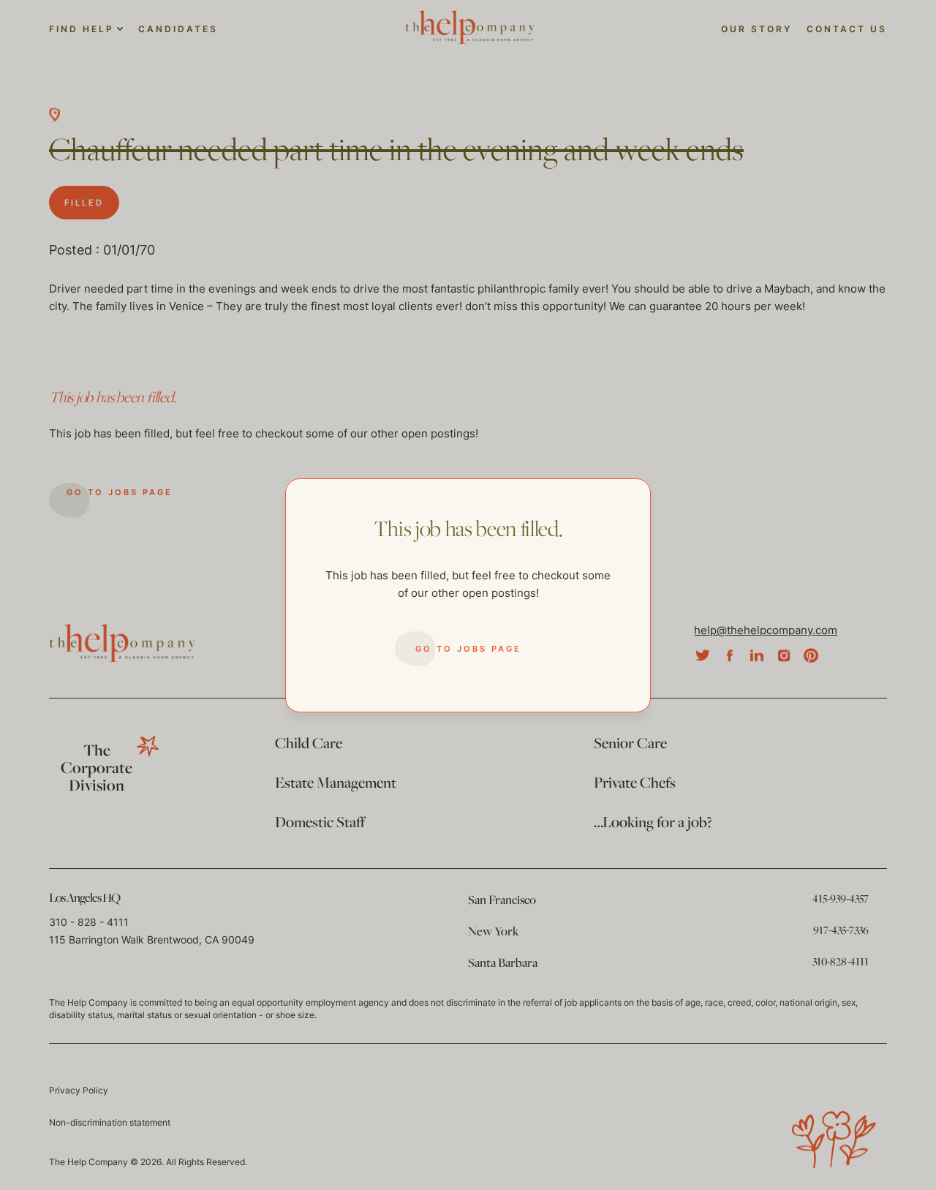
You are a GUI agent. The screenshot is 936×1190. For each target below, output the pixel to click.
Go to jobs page (468, 649)
